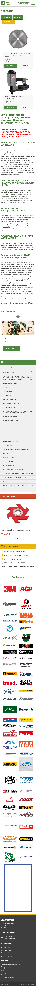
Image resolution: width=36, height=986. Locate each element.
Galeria (5, 338)
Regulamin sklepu (6, 969)
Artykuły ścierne (8, 457)
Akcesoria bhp (7, 453)
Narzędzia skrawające (10, 421)
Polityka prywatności (7, 977)
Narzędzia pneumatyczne (11, 429)
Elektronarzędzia (9, 407)
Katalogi (5, 489)
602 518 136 (7, 950)
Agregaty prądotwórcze (11, 367)
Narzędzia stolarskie (10, 417)
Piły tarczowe (7, 391)
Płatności (4, 975)
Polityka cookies (6, 971)
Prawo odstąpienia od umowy (10, 965)
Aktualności (9, 311)
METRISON (6, 481)
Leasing (3, 973)
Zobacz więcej (11, 348)
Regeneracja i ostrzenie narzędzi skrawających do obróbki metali (19, 371)
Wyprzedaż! (6, 387)
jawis (5, 947)
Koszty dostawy (6, 967)
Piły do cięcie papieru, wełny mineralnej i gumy (18, 473)
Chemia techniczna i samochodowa (14, 477)
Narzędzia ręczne (9, 437)
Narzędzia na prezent (10, 383)
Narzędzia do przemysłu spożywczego (15, 469)
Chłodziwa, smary (8, 461)
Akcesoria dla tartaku (10, 399)
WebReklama (31, 984)
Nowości (17, 17)
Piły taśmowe (7, 395)
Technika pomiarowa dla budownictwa (16, 449)
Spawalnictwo (7, 445)
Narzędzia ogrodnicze (10, 433)
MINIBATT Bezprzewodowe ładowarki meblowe (18, 485)
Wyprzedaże (8, 22)
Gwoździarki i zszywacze (11, 403)
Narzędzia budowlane (10, 441)
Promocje (6, 17)
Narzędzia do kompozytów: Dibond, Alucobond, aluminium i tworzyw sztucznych (18, 412)
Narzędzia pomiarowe (10, 425)
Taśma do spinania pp (9, 465)
